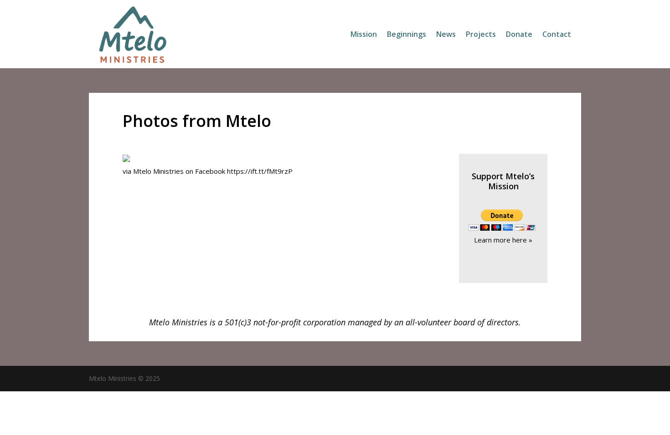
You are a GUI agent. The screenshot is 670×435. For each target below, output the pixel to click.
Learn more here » (503, 239)
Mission (363, 35)
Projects (481, 35)
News (446, 35)
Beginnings (406, 35)
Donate (519, 35)
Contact (556, 35)
